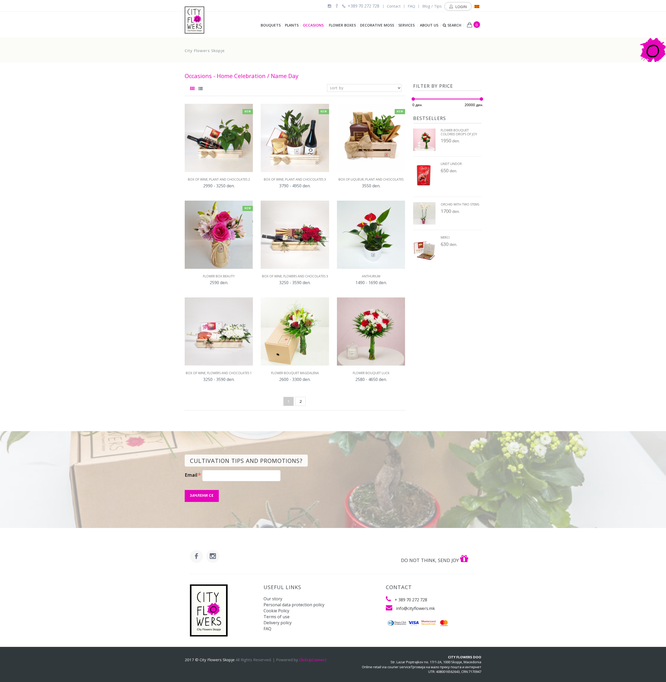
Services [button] (408, 25)
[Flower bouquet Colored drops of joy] (424, 140)
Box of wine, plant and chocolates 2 (219, 179)
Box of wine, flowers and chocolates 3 (295, 276)
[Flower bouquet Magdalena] (295, 331)
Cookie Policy (276, 611)
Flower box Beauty (219, 276)
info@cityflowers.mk (415, 608)
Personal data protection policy (294, 605)
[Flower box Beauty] (219, 235)
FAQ (411, 6)
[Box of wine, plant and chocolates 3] (295, 138)
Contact (394, 6)
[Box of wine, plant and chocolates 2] (219, 138)
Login (460, 6)
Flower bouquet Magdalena (295, 373)
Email (193, 474)
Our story (273, 599)
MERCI (445, 237)
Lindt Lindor (451, 164)
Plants (293, 25)
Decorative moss (378, 25)
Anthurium (371, 276)
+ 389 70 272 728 (411, 600)
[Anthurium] (371, 235)
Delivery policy (278, 623)
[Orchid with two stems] (424, 213)
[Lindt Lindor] (424, 177)
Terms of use (277, 617)
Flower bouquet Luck (371, 373)
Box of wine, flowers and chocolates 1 (219, 373)
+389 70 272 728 (363, 6)
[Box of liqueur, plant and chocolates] (371, 138)
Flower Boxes (344, 25)
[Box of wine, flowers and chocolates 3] (295, 235)
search (455, 25)
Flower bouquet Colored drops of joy (459, 132)
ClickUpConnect (312, 659)
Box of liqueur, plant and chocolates (371, 179)
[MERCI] (424, 250)
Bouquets (272, 25)
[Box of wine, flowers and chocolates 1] (219, 331)
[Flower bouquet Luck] (371, 331)
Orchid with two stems (460, 204)
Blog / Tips (432, 6)
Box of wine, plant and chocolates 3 (295, 179)
